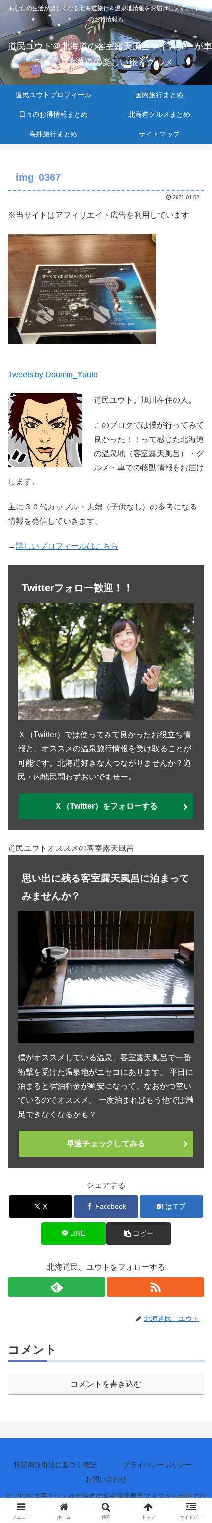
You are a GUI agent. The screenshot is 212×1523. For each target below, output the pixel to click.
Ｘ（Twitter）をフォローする (106, 806)
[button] (138, 1233)
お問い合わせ (106, 1479)
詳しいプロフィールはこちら (67, 546)
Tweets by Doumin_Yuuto (53, 375)
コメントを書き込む (106, 1384)
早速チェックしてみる (106, 1143)
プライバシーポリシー (157, 1465)
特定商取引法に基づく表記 (55, 1465)
